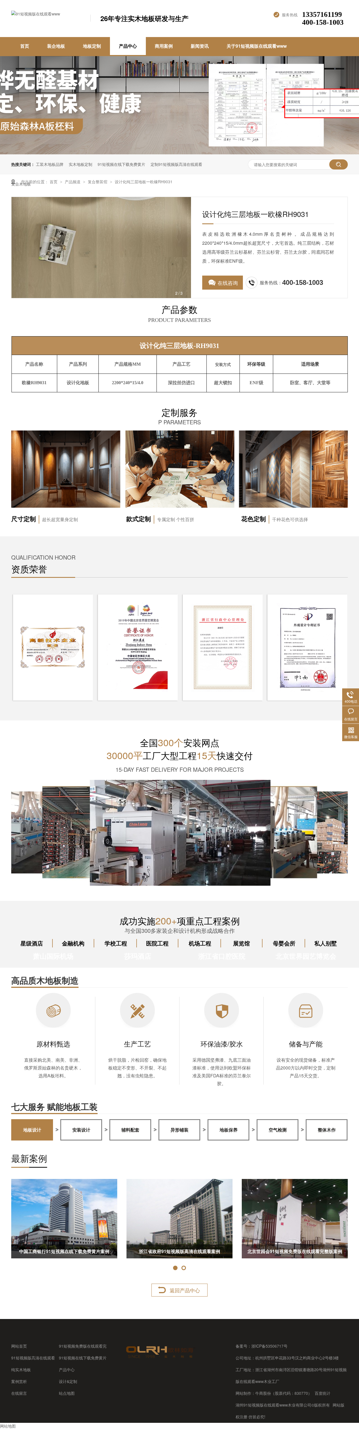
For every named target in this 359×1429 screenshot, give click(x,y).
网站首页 (19, 1346)
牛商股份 (263, 1393)
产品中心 (128, 46)
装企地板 (56, 46)
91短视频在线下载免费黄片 (121, 164)
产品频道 (73, 181)
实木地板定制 (80, 164)
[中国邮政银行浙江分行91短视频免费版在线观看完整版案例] (64, 1218)
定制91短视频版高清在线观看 (176, 164)
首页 (24, 46)
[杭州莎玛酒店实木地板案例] (179, 1218)
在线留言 (19, 1393)
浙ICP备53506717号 (269, 1346)
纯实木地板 (21, 1369)
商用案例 (164, 46)
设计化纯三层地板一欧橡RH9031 (143, 181)
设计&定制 (68, 1381)
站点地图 (67, 1393)
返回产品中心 (185, 1290)
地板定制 (92, 46)
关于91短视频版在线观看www (257, 46)
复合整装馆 (98, 181)
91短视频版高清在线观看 (33, 1358)
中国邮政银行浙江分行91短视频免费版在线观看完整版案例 (64, 1253)
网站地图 (8, 1426)
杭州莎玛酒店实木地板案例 (179, 1251)
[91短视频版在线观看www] (160, 1358)
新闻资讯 (200, 46)
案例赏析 (19, 1381)
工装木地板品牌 (49, 164)
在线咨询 (228, 282)
